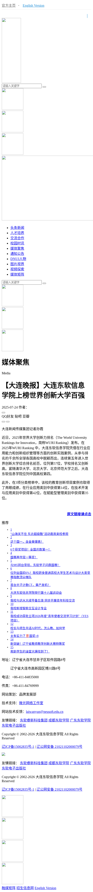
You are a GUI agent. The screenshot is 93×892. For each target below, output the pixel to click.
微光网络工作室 (31, 703)
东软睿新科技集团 (34, 720)
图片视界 (17, 264)
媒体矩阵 (17, 274)
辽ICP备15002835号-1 (18, 746)
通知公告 (17, 253)
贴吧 (18, 416)
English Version (33, 5)
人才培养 (17, 233)
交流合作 (17, 238)
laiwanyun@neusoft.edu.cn (44, 711)
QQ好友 (8, 416)
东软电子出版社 (14, 725)
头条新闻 (17, 228)
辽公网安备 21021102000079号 (59, 746)
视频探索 (17, 269)
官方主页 (9, 5)
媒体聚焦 (17, 248)
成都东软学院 (58, 720)
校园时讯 (17, 243)
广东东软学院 (80, 720)
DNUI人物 (18, 259)
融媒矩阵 (9, 888)
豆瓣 (25, 416)
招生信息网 (25, 888)
